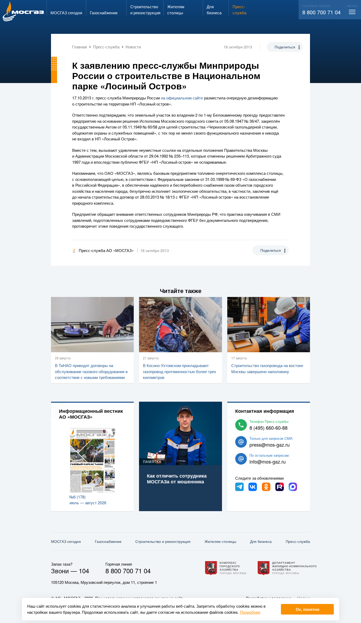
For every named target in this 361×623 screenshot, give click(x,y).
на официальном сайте (182, 97)
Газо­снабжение (108, 541)
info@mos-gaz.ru (267, 461)
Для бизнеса (261, 541)
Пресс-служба (298, 541)
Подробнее (250, 612)
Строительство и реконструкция (163, 541)
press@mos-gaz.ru (269, 444)
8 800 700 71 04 (321, 12)
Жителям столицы (220, 541)
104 (84, 570)
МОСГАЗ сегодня (66, 541)
